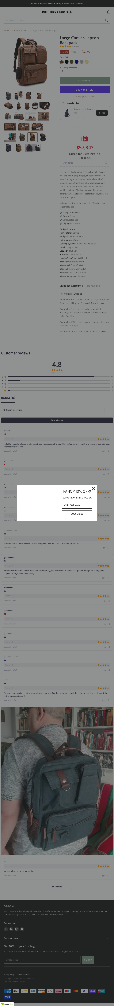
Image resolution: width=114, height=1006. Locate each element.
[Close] (93, 488)
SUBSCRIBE (77, 514)
